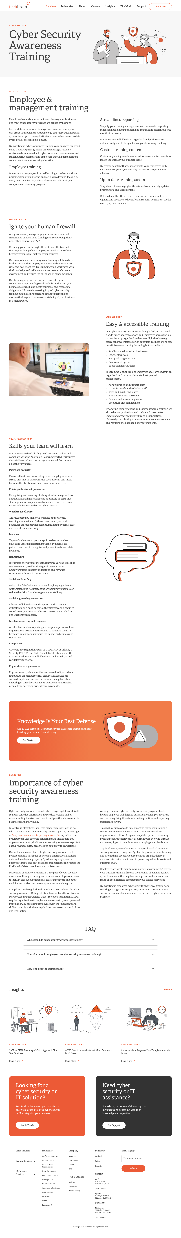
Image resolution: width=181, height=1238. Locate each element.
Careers (95, 6)
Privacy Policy (74, 1191)
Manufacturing (48, 1160)
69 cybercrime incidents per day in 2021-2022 (36, 835)
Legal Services (47, 1192)
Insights (110, 6)
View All (167, 990)
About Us (72, 1156)
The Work (126, 6)
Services (51, 6)
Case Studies (73, 1160)
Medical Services (48, 1184)
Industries (67, 6)
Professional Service (50, 1156)
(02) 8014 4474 (100, 1203)
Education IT (47, 1205)
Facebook (98, 1156)
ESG (70, 1169)
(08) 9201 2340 (100, 1189)
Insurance (46, 1197)
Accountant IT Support (51, 1175)
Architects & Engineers (51, 1188)
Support (141, 6)
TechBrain (88, 1227)
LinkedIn (98, 1166)
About (82, 6)
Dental (44, 1201)
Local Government (49, 1171)
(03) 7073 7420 (100, 1217)
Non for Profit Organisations (47, 1166)
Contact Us (73, 1186)
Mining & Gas (47, 1180)
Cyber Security (18, 1045)
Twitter (98, 1161)
